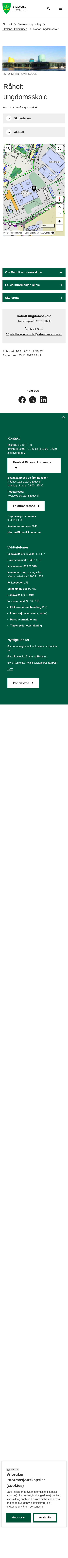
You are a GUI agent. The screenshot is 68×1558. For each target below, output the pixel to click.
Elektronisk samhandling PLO (28, 607)
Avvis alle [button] (45, 1517)
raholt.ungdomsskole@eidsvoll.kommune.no (36, 334)
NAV (10, 669)
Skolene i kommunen (14, 29)
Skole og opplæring (29, 24)
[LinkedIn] (43, 399)
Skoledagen (22, 118)
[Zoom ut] (59, 228)
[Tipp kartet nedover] (59, 207)
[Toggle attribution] (53, 233)
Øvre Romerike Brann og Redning (27, 656)
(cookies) (28, 613)
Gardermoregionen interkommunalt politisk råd (32, 648)
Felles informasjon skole (22, 285)
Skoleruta (12, 297)
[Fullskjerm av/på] (59, 148)
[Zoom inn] (59, 221)
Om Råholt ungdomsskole (23, 272)
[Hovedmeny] (61, 9)
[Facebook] (22, 399)
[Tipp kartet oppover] (59, 213)
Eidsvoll (7, 24)
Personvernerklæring (23, 619)
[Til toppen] (63, 417)
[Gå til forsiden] (14, 8)
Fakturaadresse (24, 506)
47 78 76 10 (36, 328)
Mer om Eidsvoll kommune (24, 532)
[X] (33, 399)
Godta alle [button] (18, 1517)
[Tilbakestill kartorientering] (59, 199)
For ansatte (21, 683)
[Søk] (48, 8)
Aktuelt (19, 132)
